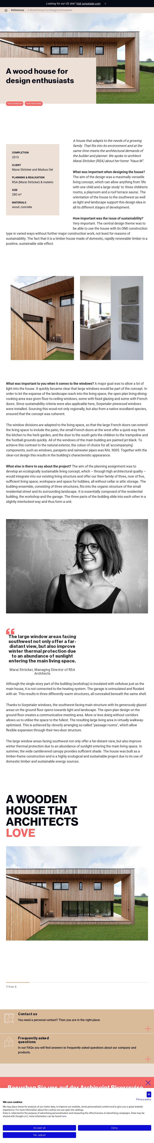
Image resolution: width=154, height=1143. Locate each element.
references (17, 10)
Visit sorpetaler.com (88, 3)
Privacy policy (143, 1099)
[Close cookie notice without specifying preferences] (149, 1094)
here (64, 1116)
